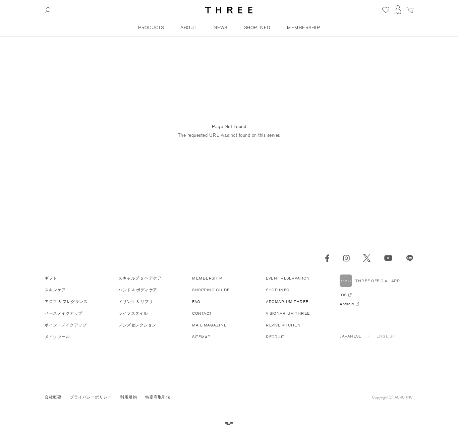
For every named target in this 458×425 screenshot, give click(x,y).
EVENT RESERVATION (288, 278)
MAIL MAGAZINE (209, 324)
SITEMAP (201, 336)
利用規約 (128, 397)
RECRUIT (275, 336)
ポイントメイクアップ (66, 324)
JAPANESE (350, 336)
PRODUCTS (151, 27)
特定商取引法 (157, 397)
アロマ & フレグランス (66, 301)
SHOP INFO (257, 27)
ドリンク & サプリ (135, 301)
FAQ (196, 301)
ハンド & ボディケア (137, 289)
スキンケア (55, 289)
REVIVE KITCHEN (283, 324)
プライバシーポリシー (91, 397)
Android (347, 303)
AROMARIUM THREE (287, 301)
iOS (343, 294)
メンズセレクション (137, 324)
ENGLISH (386, 336)
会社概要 (53, 397)
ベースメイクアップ (63, 313)
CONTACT (202, 313)
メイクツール (57, 336)
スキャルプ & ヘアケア (139, 278)
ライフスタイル (133, 313)
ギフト (51, 278)
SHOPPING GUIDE (210, 289)
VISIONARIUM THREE (288, 313)
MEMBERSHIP (303, 27)
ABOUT (188, 27)
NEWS (220, 27)
